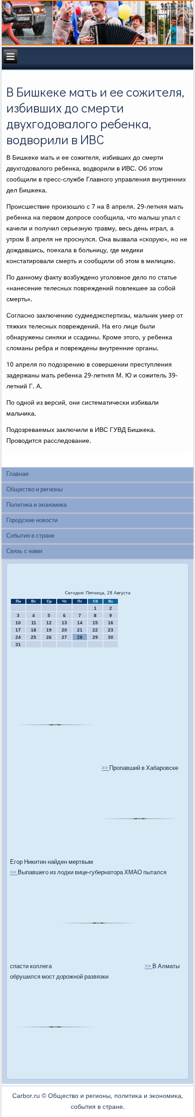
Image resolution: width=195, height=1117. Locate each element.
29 (95, 637)
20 (64, 629)
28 (80, 637)
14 (80, 622)
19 (49, 629)
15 (95, 622)
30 (110, 637)
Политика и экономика (36, 505)
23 (110, 629)
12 (49, 622)
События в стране (30, 536)
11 (33, 622)
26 (49, 637)
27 (64, 637)
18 (33, 629)
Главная (17, 474)
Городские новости (32, 520)
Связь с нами (24, 551)
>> (105, 768)
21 (80, 629)
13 (64, 622)
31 (18, 644)
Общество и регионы (34, 490)
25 (33, 637)
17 (18, 629)
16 (110, 622)
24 (18, 637)
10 (18, 622)
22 (95, 629)
